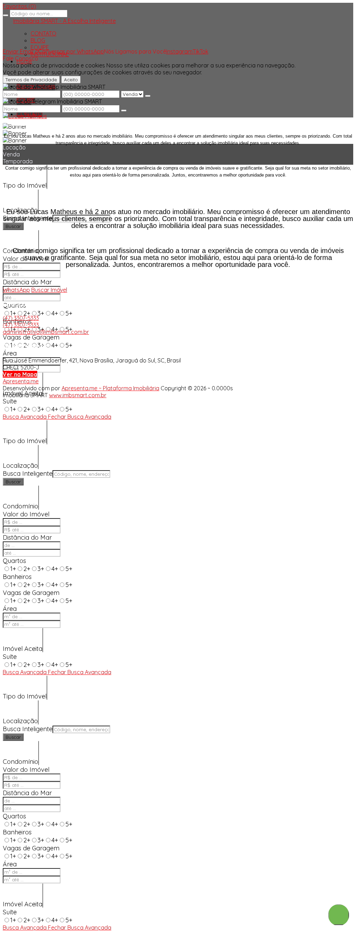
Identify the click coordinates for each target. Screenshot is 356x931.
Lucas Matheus (22, 123)
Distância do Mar (27, 282)
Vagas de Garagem (31, 337)
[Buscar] (5, 15)
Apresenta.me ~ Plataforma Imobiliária (110, 388)
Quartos (14, 561)
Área (10, 353)
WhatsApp (16, 289)
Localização (20, 465)
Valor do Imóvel (26, 514)
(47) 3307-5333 (21, 318)
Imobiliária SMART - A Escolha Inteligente (64, 20)
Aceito (71, 79)
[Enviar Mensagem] (124, 110)
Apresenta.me (21, 381)
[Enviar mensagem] (148, 96)
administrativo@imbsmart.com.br (46, 331)
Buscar (13, 226)
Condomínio (20, 506)
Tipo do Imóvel (25, 185)
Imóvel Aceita (22, 649)
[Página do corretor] (25, 116)
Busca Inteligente (27, 473)
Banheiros (17, 577)
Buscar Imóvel (49, 289)
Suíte (10, 401)
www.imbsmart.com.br (77, 395)
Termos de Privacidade (31, 79)
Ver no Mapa (20, 374)
